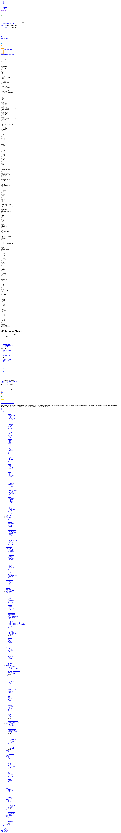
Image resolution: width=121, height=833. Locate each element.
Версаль (10, 453)
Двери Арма (8, 548)
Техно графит (11, 606)
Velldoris (7, 799)
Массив (9, 652)
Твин (9, 690)
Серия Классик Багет (12, 738)
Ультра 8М (10, 486)
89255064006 (6, 12)
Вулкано (10, 457)
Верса (9, 426)
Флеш (9, 629)
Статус (9, 585)
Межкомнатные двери (8, 345)
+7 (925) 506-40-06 (13, 381)
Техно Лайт (10, 552)
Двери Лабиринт (9, 412)
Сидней (9, 566)
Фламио (9, 641)
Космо (9, 465)
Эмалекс (10, 797)
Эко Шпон (10, 810)
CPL (9, 651)
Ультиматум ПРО (12, 530)
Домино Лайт (11, 555)
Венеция (10, 717)
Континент (10, 503)
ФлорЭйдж (10, 821)
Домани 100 (10, 534)
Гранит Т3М (10, 500)
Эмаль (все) (10, 807)
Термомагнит (11, 477)
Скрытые (10, 732)
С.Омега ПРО (11, 523)
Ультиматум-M (11, 531)
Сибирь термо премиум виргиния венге (16, 624)
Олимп (9, 712)
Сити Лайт (10, 549)
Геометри (10, 698)
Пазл (9, 434)
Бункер (9, 414)
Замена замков (6, 364)
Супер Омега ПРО (12, 532)
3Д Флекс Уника (11, 800)
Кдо (9, 765)
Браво (7, 647)
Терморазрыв (11, 492)
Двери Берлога (9, 592)
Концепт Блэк (11, 561)
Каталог (2, 20)
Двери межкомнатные (7, 646)
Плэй (9, 625)
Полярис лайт (11, 444)
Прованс (10, 713)
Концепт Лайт (11, 551)
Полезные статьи (6, 355)
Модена (9, 609)
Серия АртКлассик (12, 743)
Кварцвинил (8, 824)
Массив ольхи (11, 725)
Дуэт (9, 481)
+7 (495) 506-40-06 (4, 381)
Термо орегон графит (12, 633)
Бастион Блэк (11, 567)
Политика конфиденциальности (7, 403)
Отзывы (4, 8)
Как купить (5, 2)
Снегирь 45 (10, 541)
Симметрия (10, 513)
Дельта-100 (10, 535)
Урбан (9, 472)
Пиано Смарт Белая (12, 490)
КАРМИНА (10, 435)
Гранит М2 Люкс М (12, 509)
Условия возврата (7, 354)
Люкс (9, 639)
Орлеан (9, 433)
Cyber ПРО (10, 527)
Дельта (9, 782)
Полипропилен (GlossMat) (13, 722)
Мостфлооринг (11, 818)
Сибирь (9, 494)
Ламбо (9, 683)
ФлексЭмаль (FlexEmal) (13, 721)
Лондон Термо (11, 475)
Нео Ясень (10, 564)
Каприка (10, 757)
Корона (9, 781)
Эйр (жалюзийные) (12, 689)
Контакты (5, 3)
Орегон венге (11, 608)
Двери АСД (8, 516)
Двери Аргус (8, 515)
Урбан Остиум (11, 681)
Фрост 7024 (10, 431)
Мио (9, 684)
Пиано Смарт (11, 489)
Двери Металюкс (9, 580)
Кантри (9, 630)
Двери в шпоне (11, 752)
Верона (9, 597)
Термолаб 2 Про (11, 418)
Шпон (9, 648)
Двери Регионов (9, 723)
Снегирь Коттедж (12, 544)
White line (10, 599)
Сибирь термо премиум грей (14, 619)
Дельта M (10, 526)
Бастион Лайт (11, 557)
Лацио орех (10, 603)
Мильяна (7, 756)
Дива (9, 715)
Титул (9, 784)
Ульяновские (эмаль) (12, 731)
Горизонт (10, 505)
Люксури (10, 775)
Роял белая (10, 484)
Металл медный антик (13, 616)
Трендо (9, 466)
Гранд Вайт (10, 572)
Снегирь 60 (10, 542)
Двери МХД (8, 589)
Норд (9, 427)
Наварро (10, 707)
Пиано (9, 461)
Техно (9, 460)
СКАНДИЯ (10, 425)
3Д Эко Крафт (11, 813)
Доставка (5, 1)
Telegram (2, 408)
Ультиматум (10, 525)
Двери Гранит (9, 480)
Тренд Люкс (10, 679)
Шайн (9, 694)
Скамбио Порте (9, 665)
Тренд (9, 677)
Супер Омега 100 (12, 536)
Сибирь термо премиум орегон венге (16, 621)
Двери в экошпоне (12, 751)
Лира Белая (10, 508)
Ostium (7, 675)
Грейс (9, 759)
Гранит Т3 (10, 485)
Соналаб (10, 445)
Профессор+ (10, 543)
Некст (9, 762)
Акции (4, 826)
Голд (9, 758)
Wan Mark (8, 795)
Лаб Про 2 (10, 417)
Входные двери (6, 344)
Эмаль (9, 654)
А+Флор (10, 820)
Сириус (9, 701)
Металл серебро (11, 617)
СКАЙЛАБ (10, 437)
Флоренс (10, 709)
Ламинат (7, 816)
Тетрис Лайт (10, 550)
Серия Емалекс (11, 812)
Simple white (10, 602)
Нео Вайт (10, 571)
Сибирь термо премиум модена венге (16, 623)
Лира (9, 507)
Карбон (9, 456)
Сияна (9, 442)
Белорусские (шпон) (12, 729)
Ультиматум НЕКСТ (12, 540)
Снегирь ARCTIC (12, 528)
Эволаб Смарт (11, 422)
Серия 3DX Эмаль (12, 744)
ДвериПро (8, 750)
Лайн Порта (10, 774)
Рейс (9, 696)
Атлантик (10, 447)
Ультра (9, 783)
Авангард (10, 598)
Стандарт (10, 642)
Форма (9, 448)
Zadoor (7, 734)
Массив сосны (11, 726)
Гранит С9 (10, 501)
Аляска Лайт (11, 429)
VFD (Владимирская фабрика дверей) (14, 809)
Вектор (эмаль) (11, 770)
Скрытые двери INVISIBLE (14, 671)
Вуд (9, 688)
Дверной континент (10, 590)
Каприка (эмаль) (11, 766)
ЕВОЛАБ (10, 439)
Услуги (4, 4)
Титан (9, 692)
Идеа (9, 676)
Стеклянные (10, 658)
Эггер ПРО (10, 817)
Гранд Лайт (10, 556)
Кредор (9, 440)
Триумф (9, 583)
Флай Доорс (10, 699)
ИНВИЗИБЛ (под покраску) (14, 805)
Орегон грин (11, 627)
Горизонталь (10, 704)
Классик (10, 476)
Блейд (9, 793)
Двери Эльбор (9, 636)
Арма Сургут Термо (12, 575)
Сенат (9, 710)
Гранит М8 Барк (11, 502)
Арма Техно (10, 563)
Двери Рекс (8, 588)
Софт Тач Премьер (12, 804)
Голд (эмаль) (10, 767)
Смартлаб (10, 441)
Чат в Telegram (4, 36)
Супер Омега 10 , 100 (12, 518)
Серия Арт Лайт (11, 735)
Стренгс (10, 705)
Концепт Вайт (11, 574)
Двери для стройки (12, 672)
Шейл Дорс (8, 772)
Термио (9, 640)
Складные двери (11, 673)
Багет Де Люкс (11, 776)
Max (1, 409)
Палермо (10, 708)
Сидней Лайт (11, 558)
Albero (7, 660)
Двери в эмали (11, 754)
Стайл (9, 700)
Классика (10, 780)
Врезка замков (6, 361)
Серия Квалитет (11, 748)
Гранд (9, 449)
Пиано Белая (11, 498)
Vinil (9, 664)
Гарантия (5, 352)
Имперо (9, 443)
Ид (8, 760)
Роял (9, 458)
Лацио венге (10, 634)
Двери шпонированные (13, 666)
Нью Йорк (10, 468)
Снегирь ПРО (11, 533)
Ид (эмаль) (10, 768)
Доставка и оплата (7, 350)
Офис (9, 697)
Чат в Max (4, 10)
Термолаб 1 (10, 419)
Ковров (7, 792)
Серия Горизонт (11, 742)
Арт (9, 473)
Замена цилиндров (7, 359)
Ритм (9, 452)
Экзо (9, 682)
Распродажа (5, 346)
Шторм (9, 455)
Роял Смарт (10, 424)
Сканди (9, 470)
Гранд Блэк (10, 568)
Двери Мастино (9, 591)
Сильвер (10, 474)
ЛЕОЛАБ (10, 436)
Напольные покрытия (7, 815)
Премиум (10, 638)
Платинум (10, 462)
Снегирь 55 (10, 539)
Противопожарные (12, 519)
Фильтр (2, 55)
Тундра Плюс (11, 428)
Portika (7, 719)
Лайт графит (10, 506)
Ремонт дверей (6, 362)
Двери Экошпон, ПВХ (13, 668)
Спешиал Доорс (11, 680)
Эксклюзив (10, 491)
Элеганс (10, 714)
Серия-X (10, 522)
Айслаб (9, 420)
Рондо (9, 573)
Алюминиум (11, 691)
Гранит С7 (10, 510)
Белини (9, 773)
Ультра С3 (10, 487)
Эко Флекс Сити (11, 801)
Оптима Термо (11, 576)
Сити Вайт (10, 569)
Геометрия (10, 511)
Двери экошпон (11, 727)
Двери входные (6, 411)
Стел (9, 520)
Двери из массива (12, 669)
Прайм (9, 716)
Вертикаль (10, 706)
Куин (9, 687)
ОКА (7, 788)
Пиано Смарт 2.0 (11, 415)
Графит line (10, 626)
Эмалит (9, 655)
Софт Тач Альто (11, 802)
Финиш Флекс (11, 656)
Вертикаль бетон (11, 614)
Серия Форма (11, 747)
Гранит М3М (11, 483)
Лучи (9, 610)
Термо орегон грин (12, 632)
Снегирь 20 (10, 538)
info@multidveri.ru (4, 382)
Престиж (10, 702)
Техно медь (10, 605)
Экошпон (10, 649)
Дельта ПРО (10, 524)
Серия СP (10, 746)
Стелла (9, 764)
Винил (9, 657)
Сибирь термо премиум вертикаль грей (16, 622)
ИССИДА (10, 432)
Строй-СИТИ (11, 822)
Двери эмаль (10, 667)
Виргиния (10, 611)
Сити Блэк (10, 559)
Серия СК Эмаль (11, 737)
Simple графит (11, 601)
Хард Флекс (10, 650)
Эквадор (10, 577)
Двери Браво (8, 593)
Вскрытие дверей (7, 360)
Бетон (9, 464)
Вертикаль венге (11, 613)
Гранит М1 (10, 499)
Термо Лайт (10, 459)
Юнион (9, 693)
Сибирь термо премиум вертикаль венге (16, 618)
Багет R (9, 777)
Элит (9, 584)
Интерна (7, 755)
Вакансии (5, 7)
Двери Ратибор (9, 547)
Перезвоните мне (4, 38)
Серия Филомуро (12, 741)
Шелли (9, 785)
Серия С (10, 740)
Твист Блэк (10, 631)
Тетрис (9, 560)
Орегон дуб (10, 607)
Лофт (9, 451)
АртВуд (9, 581)
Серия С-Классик (12, 739)
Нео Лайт (10, 553)
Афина (9, 615)
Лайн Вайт (10, 467)
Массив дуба (11, 724)
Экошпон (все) (11, 806)
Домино (10, 565)
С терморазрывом (12, 493)
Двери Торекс (8, 517)
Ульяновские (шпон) (12, 730)
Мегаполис (10, 469)
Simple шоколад (11, 600)
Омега (9, 763)
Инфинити (10, 450)
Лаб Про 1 (10, 416)
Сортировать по (4, 334)
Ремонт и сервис (6, 6)
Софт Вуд (10, 663)
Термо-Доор (8, 594)
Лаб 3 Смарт (10, 423)
